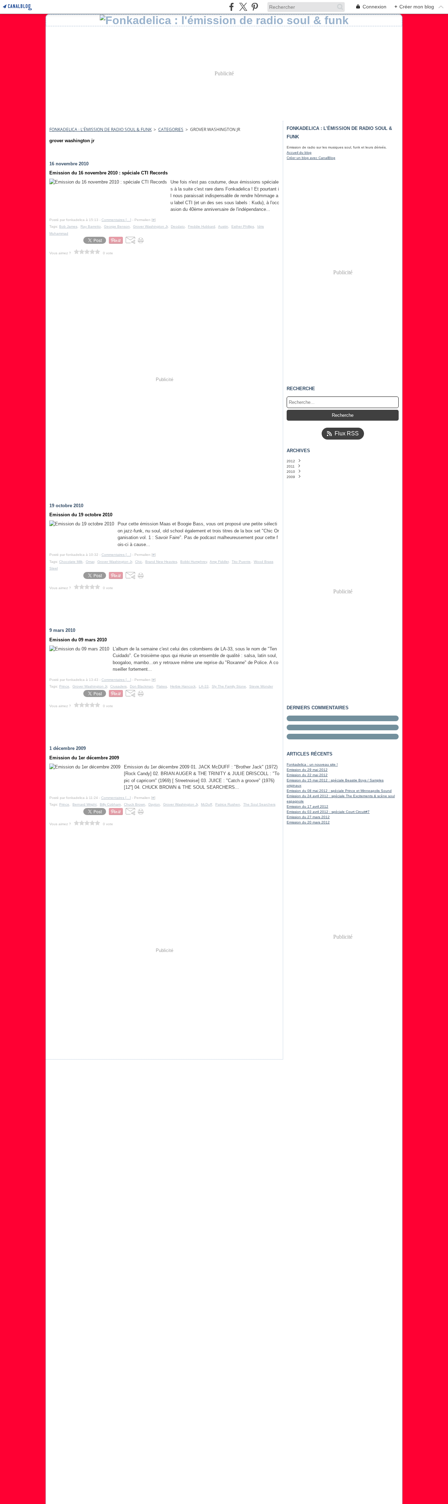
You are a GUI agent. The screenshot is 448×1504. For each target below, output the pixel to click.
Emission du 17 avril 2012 (307, 806)
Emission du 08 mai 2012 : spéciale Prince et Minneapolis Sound (339, 791)
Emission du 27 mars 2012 (308, 817)
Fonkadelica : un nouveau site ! (312, 764)
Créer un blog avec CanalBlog (311, 158)
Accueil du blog (299, 152)
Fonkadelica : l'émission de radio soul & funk (100, 129)
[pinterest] (254, 7)
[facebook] (231, 7)
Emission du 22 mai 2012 (307, 775)
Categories (170, 129)
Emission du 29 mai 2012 (307, 770)
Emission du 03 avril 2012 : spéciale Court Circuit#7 (328, 812)
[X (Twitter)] (243, 7)
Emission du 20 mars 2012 (308, 822)
